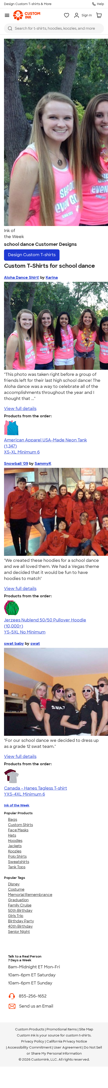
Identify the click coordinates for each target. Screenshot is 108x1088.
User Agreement (68, 1047)
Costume (16, 889)
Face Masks (18, 830)
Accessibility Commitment (29, 1047)
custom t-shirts (78, 1035)
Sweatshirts (18, 861)
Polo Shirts (17, 856)
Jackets (15, 846)
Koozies (14, 851)
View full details (20, 408)
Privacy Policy (32, 1041)
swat (35, 643)
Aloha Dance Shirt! (21, 277)
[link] (26, 15)
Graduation (18, 900)
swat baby (14, 643)
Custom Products (29, 1029)
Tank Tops (16, 867)
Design (32, 254)
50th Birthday (20, 910)
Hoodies (15, 840)
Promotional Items (61, 1029)
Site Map (86, 1029)
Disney (14, 884)
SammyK (43, 463)
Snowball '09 (16, 463)
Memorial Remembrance (30, 894)
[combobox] (54, 28)
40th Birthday (20, 926)
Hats (12, 835)
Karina (52, 277)
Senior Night (19, 931)
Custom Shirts (20, 825)
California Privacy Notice (66, 1041)
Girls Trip (15, 916)
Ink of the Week (16, 805)
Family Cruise (19, 905)
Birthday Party (21, 921)
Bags (12, 819)
